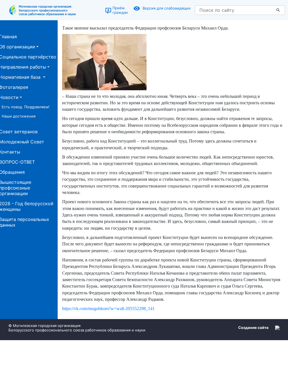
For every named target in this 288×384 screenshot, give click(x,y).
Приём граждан (120, 10)
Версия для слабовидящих (167, 8)
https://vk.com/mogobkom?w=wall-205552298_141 (108, 308)
